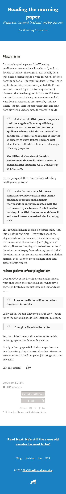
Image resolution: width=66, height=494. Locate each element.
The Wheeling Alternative (33, 30)
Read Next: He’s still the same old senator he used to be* (33, 441)
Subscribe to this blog (33, 394)
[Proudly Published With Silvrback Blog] (33, 483)
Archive (29, 458)
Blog (19, 458)
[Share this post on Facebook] (40, 408)
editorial (23, 182)
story (40, 101)
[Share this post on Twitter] (36, 408)
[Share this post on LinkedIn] (44, 408)
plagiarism (41, 412)
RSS (47, 458)
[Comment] (4, 387)
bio (40, 458)
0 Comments (14, 387)
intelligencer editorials (24, 412)
